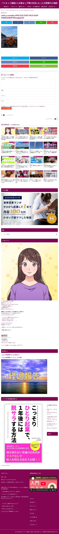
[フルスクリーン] (55, 490)
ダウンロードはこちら (52, 428)
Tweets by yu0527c (5, 465)
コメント (3, 79)
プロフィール (14, 6)
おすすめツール (52, 6)
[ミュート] (53, 490)
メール (3, 95)
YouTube (29, 6)
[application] (43, 483)
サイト (2, 101)
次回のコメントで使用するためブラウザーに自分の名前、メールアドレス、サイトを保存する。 (24, 106)
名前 (2, 90)
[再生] (31, 490)
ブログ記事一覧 (36, 6)
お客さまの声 (44, 6)
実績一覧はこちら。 (6, 329)
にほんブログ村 (4, 341)
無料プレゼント (22, 6)
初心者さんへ (6, 6)
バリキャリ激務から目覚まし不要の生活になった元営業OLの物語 (29, 3)
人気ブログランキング (6, 337)
